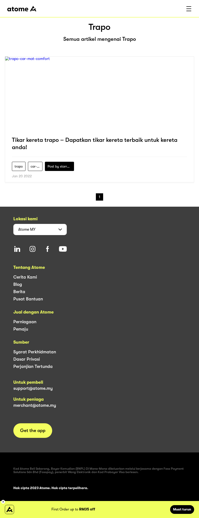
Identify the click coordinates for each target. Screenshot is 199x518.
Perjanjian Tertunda (33, 366)
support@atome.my (33, 388)
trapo (19, 166)
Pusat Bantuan (28, 299)
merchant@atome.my (34, 405)
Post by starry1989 (61, 166)
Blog (17, 284)
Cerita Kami (25, 277)
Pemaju (20, 329)
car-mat (36, 166)
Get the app (32, 430)
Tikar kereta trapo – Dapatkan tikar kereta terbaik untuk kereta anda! (94, 143)
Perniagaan (24, 321)
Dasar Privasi (26, 359)
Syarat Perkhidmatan (34, 351)
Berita (19, 291)
